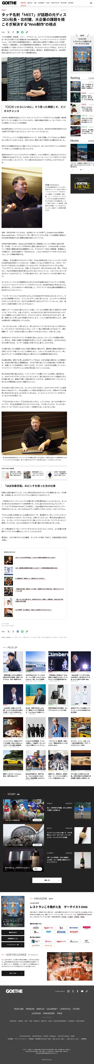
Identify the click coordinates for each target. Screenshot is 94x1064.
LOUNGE (70, 3)
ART (26, 1021)
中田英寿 (76, 917)
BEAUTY (44, 1021)
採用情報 (83, 1039)
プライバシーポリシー (20, 1039)
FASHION (13, 1021)
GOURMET (41, 3)
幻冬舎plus (53, 1036)
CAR (35, 3)
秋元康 (64, 917)
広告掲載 (10, 1039)
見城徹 (82, 917)
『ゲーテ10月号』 (83, 912)
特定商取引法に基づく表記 (43, 1039)
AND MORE (80, 1021)
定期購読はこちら (13, 938)
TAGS (59, 1013)
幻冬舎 (72, 1036)
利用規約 (31, 1039)
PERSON (23, 3)
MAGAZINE (49, 1013)
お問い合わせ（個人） (58, 1039)
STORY (76, 1008)
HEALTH (37, 1021)
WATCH (29, 3)
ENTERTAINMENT (60, 1021)
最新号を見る (13, 932)
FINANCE (71, 1021)
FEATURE (64, 3)
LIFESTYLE (54, 3)
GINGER (45, 1036)
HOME (3, 637)
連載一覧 (47, 880)
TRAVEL (20, 1021)
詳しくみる (13, 973)
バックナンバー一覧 (13, 944)
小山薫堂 (70, 917)
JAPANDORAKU (37, 1036)
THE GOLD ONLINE (63, 1036)
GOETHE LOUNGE (25, 1036)
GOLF (48, 3)
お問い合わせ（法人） (73, 1039)
